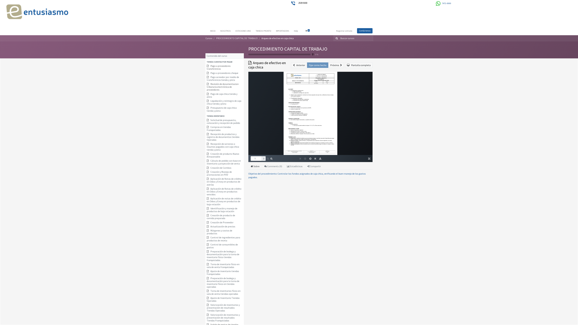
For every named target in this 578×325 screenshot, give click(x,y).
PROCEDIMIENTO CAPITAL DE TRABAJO (287, 49)
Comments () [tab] (274, 166)
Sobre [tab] (256, 166)
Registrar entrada (344, 30)
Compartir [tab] (315, 166)
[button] (224, 62)
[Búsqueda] (336, 38)
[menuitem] (213, 31)
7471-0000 (446, 3)
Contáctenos (365, 30)
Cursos (208, 38)
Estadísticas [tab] (296, 166)
